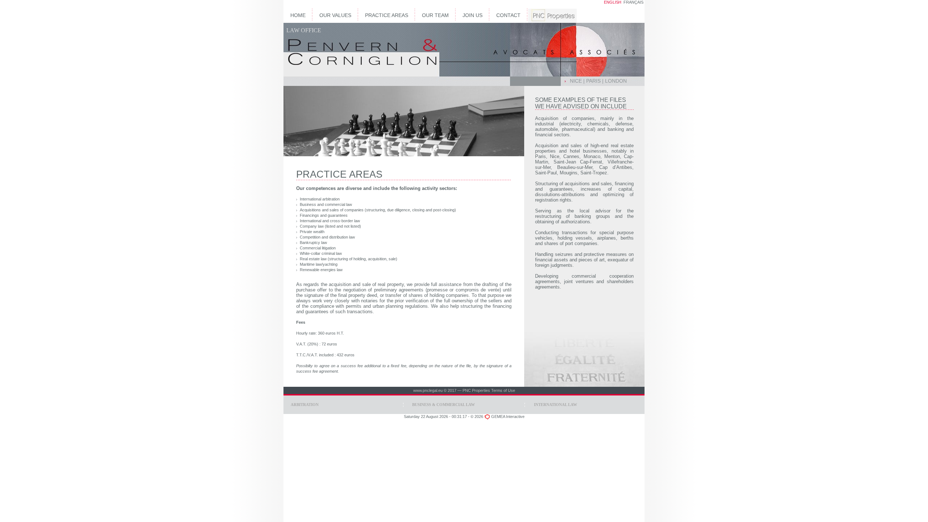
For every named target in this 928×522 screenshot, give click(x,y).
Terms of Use (503, 390)
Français (633, 2)
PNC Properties (476, 390)
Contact (508, 15)
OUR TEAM (435, 15)
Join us (472, 15)
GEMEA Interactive (508, 416)
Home (298, 15)
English (612, 2)
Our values (335, 15)
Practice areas (386, 15)
